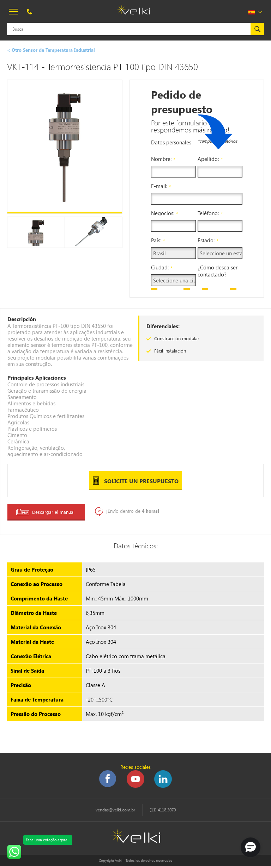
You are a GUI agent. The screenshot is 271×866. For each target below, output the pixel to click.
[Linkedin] (162, 786)
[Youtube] (135, 786)
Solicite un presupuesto (141, 481)
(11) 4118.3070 (163, 809)
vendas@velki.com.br (115, 809)
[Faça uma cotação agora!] (14, 852)
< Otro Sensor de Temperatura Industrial (51, 50)
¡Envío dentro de (132, 511)
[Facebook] (108, 786)
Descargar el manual (53, 512)
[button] (250, 847)
